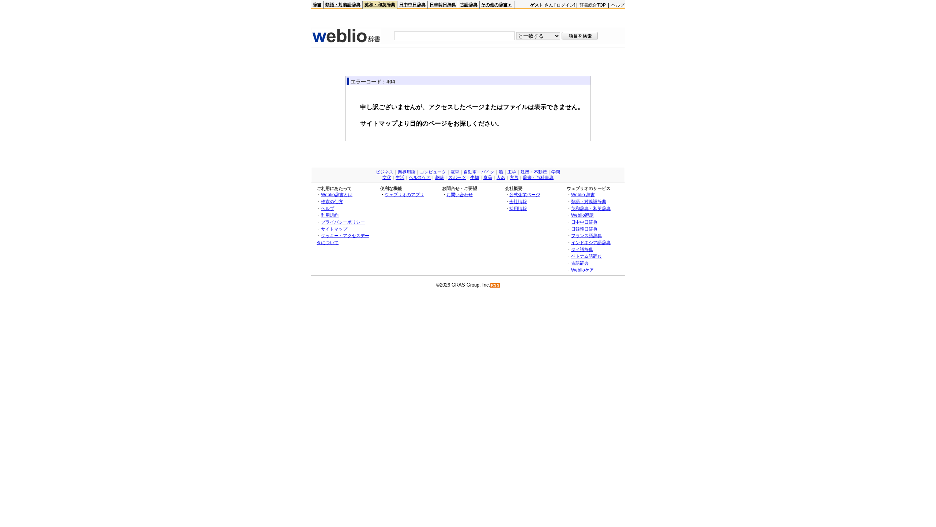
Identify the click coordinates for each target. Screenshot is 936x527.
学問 (555, 172)
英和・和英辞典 (380, 5)
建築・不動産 (534, 172)
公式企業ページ (524, 194)
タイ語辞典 (582, 249)
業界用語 (406, 172)
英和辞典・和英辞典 (591, 208)
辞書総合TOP (593, 5)
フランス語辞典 (586, 235)
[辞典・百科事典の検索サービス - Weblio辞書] (346, 41)
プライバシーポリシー (343, 222)
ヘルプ (617, 5)
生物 (474, 177)
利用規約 (330, 215)
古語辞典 (469, 5)
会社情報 (518, 201)
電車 (454, 172)
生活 (400, 177)
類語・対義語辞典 (343, 5)
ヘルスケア (420, 177)
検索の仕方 (332, 201)
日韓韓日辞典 (443, 5)
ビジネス (384, 172)
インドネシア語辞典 (591, 242)
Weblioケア (582, 270)
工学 (511, 172)
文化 (386, 177)
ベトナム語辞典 (586, 256)
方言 (514, 177)
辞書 (317, 5)
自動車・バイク (479, 172)
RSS (495, 285)
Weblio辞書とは (336, 194)
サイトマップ (334, 229)
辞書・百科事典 (538, 177)
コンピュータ (433, 172)
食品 (487, 177)
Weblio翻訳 (582, 215)
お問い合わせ (459, 194)
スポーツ (457, 177)
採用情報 (518, 208)
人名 (501, 177)
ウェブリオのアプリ (404, 194)
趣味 (439, 177)
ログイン (565, 5)
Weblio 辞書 (583, 194)
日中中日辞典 (412, 5)
